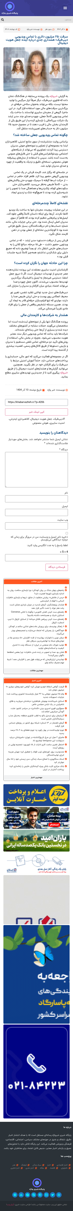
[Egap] (27, 1195)
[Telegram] (15, 1195)
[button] (65, 8)
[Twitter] (52, 1195)
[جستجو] (2, 19)
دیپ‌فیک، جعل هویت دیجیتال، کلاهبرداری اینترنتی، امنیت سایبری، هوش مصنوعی (37, 421)
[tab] (36, 581)
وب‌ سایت (62, 520)
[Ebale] (33, 1195)
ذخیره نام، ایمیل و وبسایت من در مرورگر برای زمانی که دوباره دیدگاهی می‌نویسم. (39, 538)
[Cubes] (21, 1195)
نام (66, 493)
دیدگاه (63, 449)
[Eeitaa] (46, 1195)
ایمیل (65, 506)
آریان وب (10, 1204)
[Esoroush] (40, 1195)
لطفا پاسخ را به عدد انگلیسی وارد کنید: (47, 545)
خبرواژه (54, 96)
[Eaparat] (59, 1195)
